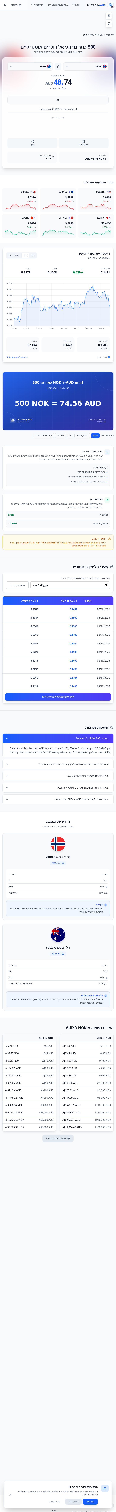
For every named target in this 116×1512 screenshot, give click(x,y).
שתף (95, 435)
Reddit (60, 435)
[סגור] (10, 1495)
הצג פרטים (19, 585)
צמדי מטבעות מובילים (58, 4)
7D (33, 255)
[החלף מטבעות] (58, 66)
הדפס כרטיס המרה (56, 1138)
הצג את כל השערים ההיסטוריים (58, 697)
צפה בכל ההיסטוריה (18, 357)
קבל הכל (90, 1501)
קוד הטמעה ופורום (43, 435)
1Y (10, 255)
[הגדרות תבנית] (108, 15)
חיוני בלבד (73, 1501)
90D (17, 255)
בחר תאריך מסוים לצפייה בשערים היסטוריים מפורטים (85, 578)
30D (25, 255)
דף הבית (110, 34)
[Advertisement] (58, 20)
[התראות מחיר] (5, 5)
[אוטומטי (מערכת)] (108, 23)
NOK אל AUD (96, 34)
